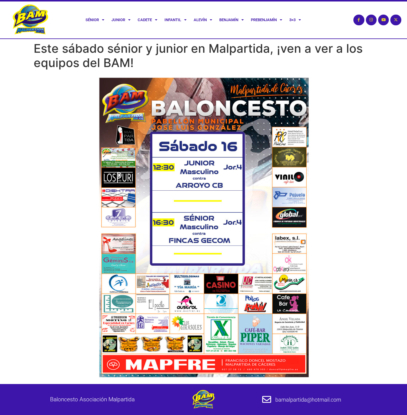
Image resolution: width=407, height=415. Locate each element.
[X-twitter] (395, 20)
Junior (118, 20)
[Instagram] (371, 20)
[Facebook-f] (358, 20)
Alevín (200, 20)
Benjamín (228, 20)
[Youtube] (383, 20)
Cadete (145, 20)
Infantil (172, 20)
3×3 (292, 20)
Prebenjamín (264, 20)
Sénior (92, 20)
